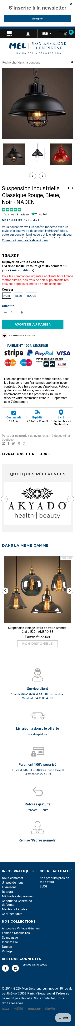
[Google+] (24, 443)
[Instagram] (15, 968)
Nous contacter (12, 878)
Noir (6, 295)
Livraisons (9, 887)
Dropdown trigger (28, 33)
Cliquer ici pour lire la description (25, 240)
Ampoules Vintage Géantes (21, 928)
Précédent (68, 188)
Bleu (18, 295)
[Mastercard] (34, 1008)
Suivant (72, 188)
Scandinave (10, 937)
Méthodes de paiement (18, 896)
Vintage (7, 951)
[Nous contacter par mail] (3, 443)
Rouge (31, 295)
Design (7, 947)
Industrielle (10, 942)
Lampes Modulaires (16, 933)
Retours (7, 892)
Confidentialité (12, 914)
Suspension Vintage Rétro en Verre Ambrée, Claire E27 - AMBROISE (37, 629)
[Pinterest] (19, 443)
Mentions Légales (14, 909)
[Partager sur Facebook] (8, 443)
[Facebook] (5, 968)
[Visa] (6, 1008)
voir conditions (22, 270)
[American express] (19, 1008)
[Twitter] (13, 443)
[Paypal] (50, 1008)
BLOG (43, 886)
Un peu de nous (12, 882)
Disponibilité (12, 220)
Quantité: (8, 306)
